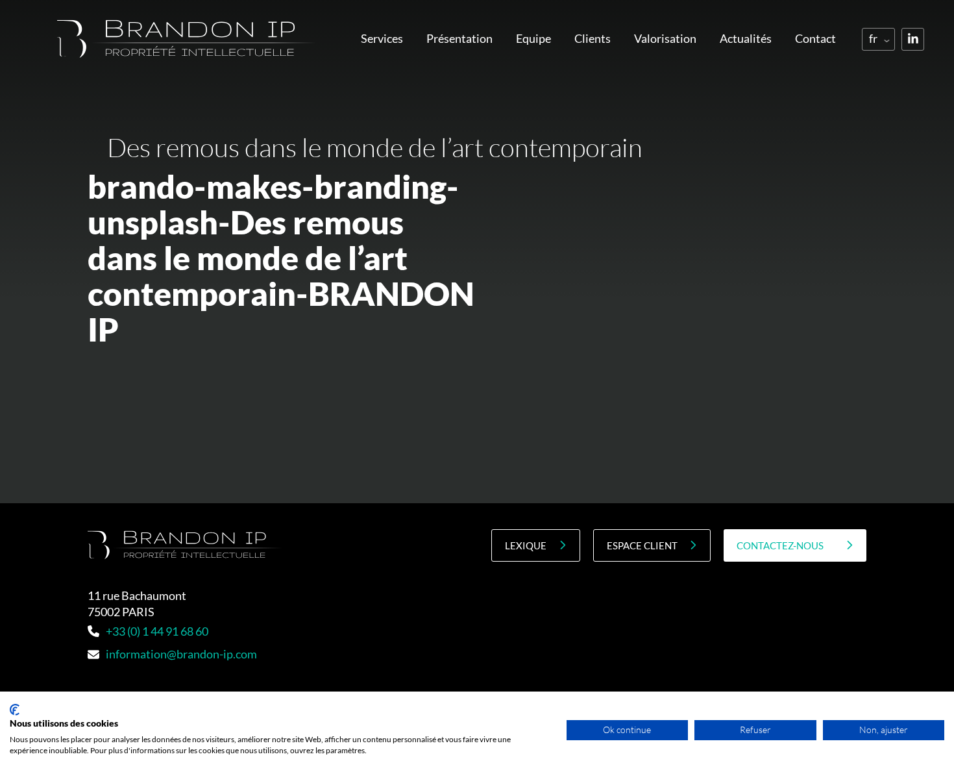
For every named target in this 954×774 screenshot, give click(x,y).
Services (382, 38)
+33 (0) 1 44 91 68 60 (157, 631)
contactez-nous (780, 545)
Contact (815, 38)
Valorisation (665, 38)
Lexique (525, 545)
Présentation (459, 38)
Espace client (642, 545)
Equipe (533, 38)
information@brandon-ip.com (181, 654)
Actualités (746, 38)
